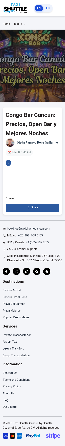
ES (48, 8)
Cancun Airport (12, 290)
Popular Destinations (16, 317)
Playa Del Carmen (14, 304)
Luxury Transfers (13, 348)
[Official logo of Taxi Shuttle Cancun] (15, 8)
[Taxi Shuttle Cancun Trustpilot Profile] (46, 271)
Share (34, 207)
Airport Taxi (10, 341)
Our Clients (10, 406)
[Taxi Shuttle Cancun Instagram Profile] (16, 271)
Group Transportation (16, 355)
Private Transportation (17, 335)
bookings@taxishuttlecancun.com (28, 228)
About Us (8, 393)
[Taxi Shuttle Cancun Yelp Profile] (36, 271)
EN (39, 8)
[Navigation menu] (59, 8)
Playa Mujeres (12, 310)
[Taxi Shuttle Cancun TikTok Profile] (26, 271)
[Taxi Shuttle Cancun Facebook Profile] (6, 271)
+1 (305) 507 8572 (37, 242)
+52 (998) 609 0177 (30, 235)
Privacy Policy (12, 386)
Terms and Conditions (16, 379)
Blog (5, 400)
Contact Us (10, 373)
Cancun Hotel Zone (15, 297)
